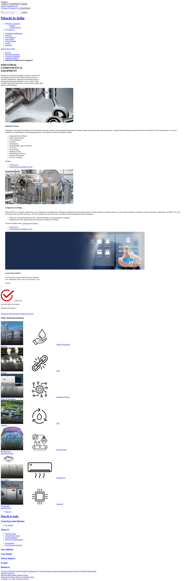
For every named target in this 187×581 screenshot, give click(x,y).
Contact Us (11, 573)
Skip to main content (8, 49)
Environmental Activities (13, 545)
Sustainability (9, 543)
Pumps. (35, 223)
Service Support (10, 41)
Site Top (8, 52)
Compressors (26, 223)
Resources (8, 45)
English (3, 6)
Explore (8, 161)
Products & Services (27, 314)
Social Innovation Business (10, 314)
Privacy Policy (15, 577)
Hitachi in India (12, 18)
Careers (7, 43)
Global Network (12, 6)
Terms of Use (5, 577)
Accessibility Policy (27, 577)
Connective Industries (12, 56)
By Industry (9, 525)
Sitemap (3, 573)
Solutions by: (14, 165)
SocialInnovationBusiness (14, 33)
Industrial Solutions (11, 58)
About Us (8, 35)
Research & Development (14, 540)
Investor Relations (11, 538)
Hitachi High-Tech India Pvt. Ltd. (21, 167)
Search (24, 12)
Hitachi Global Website (9, 575)
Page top (8, 512)
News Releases (10, 37)
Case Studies (9, 39)
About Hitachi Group (12, 536)
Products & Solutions (12, 54)
